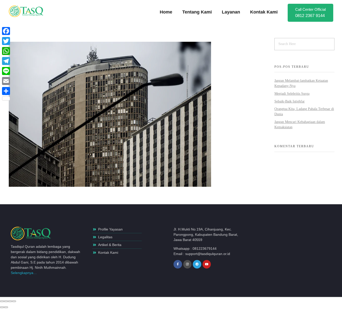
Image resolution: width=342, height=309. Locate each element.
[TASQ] (29, 11)
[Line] (6, 71)
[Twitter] (6, 41)
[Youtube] (207, 264)
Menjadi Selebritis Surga (291, 94)
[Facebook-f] (178, 264)
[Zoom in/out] (14, 301)
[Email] (6, 81)
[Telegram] (197, 264)
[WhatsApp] (6, 51)
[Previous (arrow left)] (2, 307)
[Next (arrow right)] (6, 307)
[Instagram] (187, 264)
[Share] (6, 301)
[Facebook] (6, 31)
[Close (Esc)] (2, 301)
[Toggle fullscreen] (10, 301)
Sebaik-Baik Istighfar (289, 101)
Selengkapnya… (24, 273)
